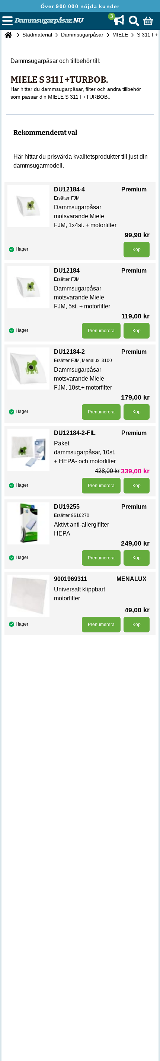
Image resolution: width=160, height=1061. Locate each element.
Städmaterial (37, 35)
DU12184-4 (69, 189)
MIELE (120, 35)
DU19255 (67, 507)
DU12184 (67, 270)
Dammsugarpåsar (82, 35)
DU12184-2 (69, 352)
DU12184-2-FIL (75, 433)
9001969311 (70, 579)
